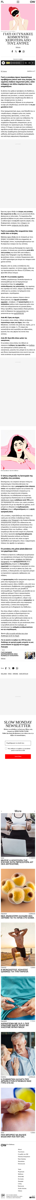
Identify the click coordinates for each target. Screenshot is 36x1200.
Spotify (16, 644)
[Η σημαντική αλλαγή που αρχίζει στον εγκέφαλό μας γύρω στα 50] (18, 1054)
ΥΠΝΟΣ (10, 673)
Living (20, 1183)
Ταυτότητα (21, 1152)
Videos (20, 1191)
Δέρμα (2, 1132)
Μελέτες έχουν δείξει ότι (9, 237)
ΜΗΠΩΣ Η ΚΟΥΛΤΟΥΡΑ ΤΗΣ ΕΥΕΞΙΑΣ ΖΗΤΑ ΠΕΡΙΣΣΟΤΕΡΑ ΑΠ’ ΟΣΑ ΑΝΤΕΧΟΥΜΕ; (17, 862)
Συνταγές (21, 1179)
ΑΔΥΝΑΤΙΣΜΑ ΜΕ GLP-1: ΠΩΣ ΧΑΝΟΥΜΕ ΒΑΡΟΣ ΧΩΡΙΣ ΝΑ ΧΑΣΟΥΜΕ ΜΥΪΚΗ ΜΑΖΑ (15, 1025)
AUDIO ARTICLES (23, 673)
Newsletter (21, 1161)
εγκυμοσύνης (21, 311)
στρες (25, 268)
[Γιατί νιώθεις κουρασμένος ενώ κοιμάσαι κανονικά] (30, 655)
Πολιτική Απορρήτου (24, 1156)
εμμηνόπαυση (19, 313)
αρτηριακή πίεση (7, 511)
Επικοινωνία (21, 1163)
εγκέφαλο (28, 586)
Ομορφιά (20, 1181)
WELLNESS (4, 673)
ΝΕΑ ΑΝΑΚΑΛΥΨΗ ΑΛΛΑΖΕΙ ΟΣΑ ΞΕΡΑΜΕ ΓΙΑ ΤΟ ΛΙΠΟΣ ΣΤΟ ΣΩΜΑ (17, 917)
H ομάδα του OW (23, 1154)
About (20, 1149)
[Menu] (18, 2)
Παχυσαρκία (4, 913)
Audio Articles (22, 1188)
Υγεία (19, 1169)
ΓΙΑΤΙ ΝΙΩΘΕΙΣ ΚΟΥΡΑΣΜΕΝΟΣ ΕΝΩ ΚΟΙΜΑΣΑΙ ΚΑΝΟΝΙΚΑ (9, 654)
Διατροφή (21, 1176)
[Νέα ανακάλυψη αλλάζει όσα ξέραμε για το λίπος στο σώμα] (18, 890)
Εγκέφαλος (3, 1076)
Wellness (18, 47)
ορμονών (4, 302)
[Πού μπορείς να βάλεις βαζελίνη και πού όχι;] (18, 1109)
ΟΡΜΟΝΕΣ (15, 673)
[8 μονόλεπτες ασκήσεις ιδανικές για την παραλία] (18, 944)
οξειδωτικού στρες (7, 500)
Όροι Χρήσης (22, 1159)
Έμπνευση (21, 1186)
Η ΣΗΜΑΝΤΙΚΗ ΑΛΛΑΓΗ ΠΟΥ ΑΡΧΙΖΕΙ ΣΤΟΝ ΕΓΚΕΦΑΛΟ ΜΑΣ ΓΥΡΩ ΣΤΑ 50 (16, 1081)
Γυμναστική (3, 967)
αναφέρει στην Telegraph (10, 520)
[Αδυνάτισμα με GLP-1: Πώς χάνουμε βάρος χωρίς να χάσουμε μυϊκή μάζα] (18, 998)
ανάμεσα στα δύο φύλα (20, 225)
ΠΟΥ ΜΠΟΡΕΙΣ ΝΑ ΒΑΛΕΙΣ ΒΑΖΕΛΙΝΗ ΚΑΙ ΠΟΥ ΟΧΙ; (13, 1136)
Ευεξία (2, 858)
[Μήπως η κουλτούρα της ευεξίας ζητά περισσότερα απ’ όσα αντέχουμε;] (18, 835)
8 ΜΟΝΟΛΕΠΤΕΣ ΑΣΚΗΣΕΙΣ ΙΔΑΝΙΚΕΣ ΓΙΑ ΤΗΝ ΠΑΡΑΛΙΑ (14, 971)
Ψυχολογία (21, 1171)
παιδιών (31, 345)
